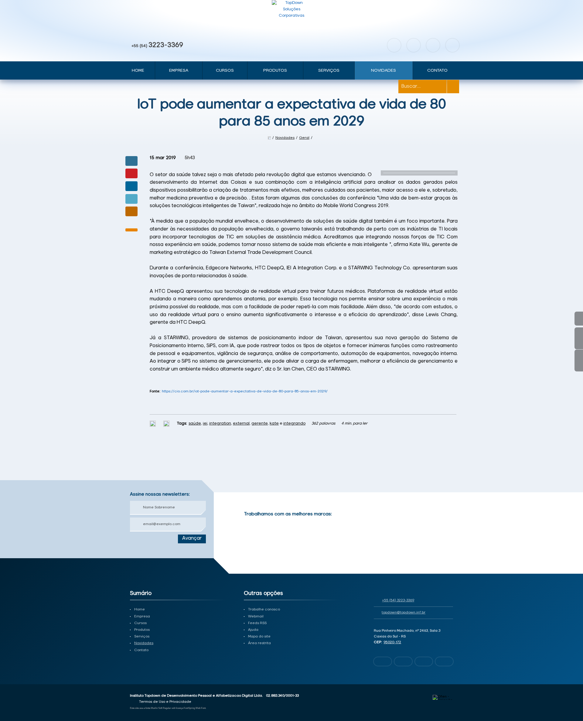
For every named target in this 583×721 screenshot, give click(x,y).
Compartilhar (131, 161)
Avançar (192, 538)
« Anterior (578, 360)
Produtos (275, 70)
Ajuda (253, 630)
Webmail (256, 616)
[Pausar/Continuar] (449, 546)
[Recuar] (449, 522)
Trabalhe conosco (264, 609)
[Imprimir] (153, 423)
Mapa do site (259, 636)
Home (138, 70)
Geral (304, 138)
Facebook (394, 45)
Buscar (453, 86)
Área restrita (259, 643)
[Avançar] (449, 531)
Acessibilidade (18, 680)
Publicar (131, 186)
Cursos (225, 70)
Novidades (383, 70)
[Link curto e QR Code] (18, 704)
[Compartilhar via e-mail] (131, 211)
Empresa (178, 70)
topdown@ (403, 612)
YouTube (433, 45)
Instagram (413, 45)
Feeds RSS (257, 623)
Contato (437, 70)
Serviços (328, 70)
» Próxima (578, 338)
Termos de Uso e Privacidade (165, 702)
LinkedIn (452, 45)
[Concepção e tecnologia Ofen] (443, 697)
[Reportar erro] (167, 423)
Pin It (131, 173)
